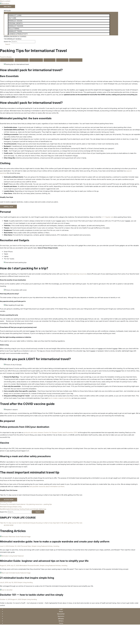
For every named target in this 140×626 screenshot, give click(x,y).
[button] (7, 44)
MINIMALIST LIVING (14, 15)
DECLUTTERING (13, 29)
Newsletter (61, 614)
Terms (61, 623)
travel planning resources (77, 274)
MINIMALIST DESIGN (15, 21)
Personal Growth (33, 565)
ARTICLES (7, 11)
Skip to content (5, 1)
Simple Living (36, 546)
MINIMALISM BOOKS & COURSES (15, 36)
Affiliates (61, 619)
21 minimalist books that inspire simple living (27, 577)
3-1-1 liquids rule (107, 217)
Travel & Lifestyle (6, 57)
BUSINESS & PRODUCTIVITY (18, 34)
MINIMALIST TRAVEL (15, 31)
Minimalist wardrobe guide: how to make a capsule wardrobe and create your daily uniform (54, 541)
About (61, 611)
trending (56, 546)
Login (61, 609)
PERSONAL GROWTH (15, 23)
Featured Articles (47, 546)
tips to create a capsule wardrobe (59, 398)
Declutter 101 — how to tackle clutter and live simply (31, 594)
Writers (61, 621)
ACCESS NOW (8, 500)
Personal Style (26, 546)
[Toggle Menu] (61, 13)
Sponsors (61, 616)
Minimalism (23, 565)
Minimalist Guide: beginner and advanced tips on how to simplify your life (44, 560)
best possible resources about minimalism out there (46, 486)
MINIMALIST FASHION (15, 26)
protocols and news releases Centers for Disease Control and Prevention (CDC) (50, 432)
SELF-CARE (12, 18)
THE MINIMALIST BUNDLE (12, 39)
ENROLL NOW (8, 206)
